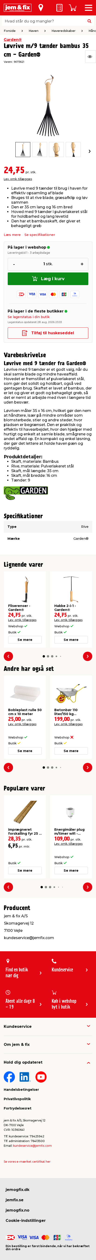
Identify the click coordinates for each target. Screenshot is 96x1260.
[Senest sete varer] (90, 56)
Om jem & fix (17, 1044)
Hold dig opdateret (23, 1062)
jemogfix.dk (17, 1189)
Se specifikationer (39, 235)
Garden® (13, 39)
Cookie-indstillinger (26, 1220)
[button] (44, 656)
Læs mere (12, 235)
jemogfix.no (17, 1210)
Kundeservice (18, 1026)
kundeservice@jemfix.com (32, 1145)
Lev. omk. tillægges (18, 178)
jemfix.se (15, 1200)
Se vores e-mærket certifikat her (27, 1161)
